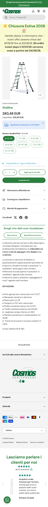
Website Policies (22, 442)
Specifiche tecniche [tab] (32, 235)
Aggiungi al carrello (32, 172)
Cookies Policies (8, 442)
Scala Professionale (10, 103)
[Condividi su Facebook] (21, 217)
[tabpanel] (24, 286)
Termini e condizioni (37, 442)
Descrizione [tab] (12, 235)
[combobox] (24, 17)
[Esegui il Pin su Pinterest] (26, 217)
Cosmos (11, 438)
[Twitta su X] (15, 217)
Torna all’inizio (24, 345)
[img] (24, 466)
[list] (24, 78)
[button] (38, 11)
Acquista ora (24, 180)
